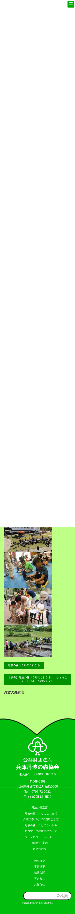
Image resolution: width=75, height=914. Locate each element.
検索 (64, 896)
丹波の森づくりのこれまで (39, 813)
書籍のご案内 (40, 842)
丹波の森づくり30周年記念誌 (40, 819)
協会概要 (39, 860)
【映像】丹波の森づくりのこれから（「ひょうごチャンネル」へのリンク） (37, 679)
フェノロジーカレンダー (39, 837)
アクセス (39, 878)
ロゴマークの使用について (39, 831)
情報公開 (39, 872)
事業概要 (39, 866)
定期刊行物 (39, 848)
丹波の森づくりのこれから (24, 665)
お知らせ (39, 884)
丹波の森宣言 (14, 692)
